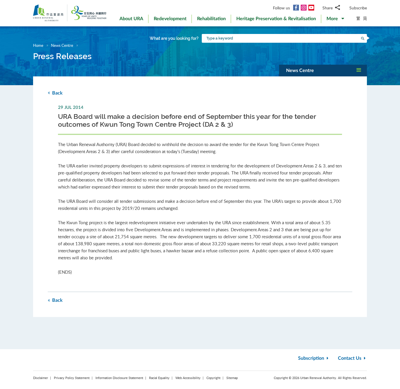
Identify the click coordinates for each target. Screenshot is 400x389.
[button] (335, 20)
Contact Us (350, 358)
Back (57, 93)
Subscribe (358, 8)
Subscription (311, 358)
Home (38, 45)
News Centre (62, 45)
